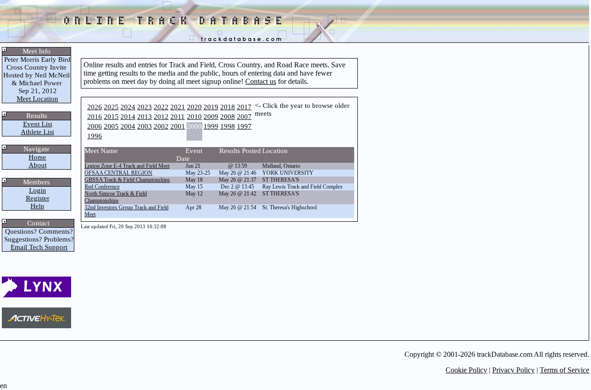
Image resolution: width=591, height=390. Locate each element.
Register (37, 198)
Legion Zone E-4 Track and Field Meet (126, 166)
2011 (177, 116)
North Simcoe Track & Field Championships (115, 197)
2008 (227, 116)
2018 (227, 107)
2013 (144, 116)
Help (37, 206)
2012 (161, 116)
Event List (37, 124)
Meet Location (37, 98)
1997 (244, 126)
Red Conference (102, 186)
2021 (177, 107)
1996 (94, 136)
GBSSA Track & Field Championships (127, 180)
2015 (111, 116)
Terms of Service (564, 370)
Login (37, 190)
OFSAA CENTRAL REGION (118, 173)
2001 (177, 126)
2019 (211, 107)
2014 (128, 116)
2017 (244, 107)
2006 (94, 126)
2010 (194, 116)
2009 (211, 116)
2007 (244, 116)
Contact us (260, 81)
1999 (211, 126)
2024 (128, 107)
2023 (144, 107)
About (38, 165)
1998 (227, 126)
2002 (161, 126)
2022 (161, 107)
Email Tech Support (39, 247)
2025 (111, 107)
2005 (111, 126)
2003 (144, 126)
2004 (128, 126)
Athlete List (37, 132)
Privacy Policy (513, 370)
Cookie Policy (466, 370)
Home (37, 157)
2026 (94, 107)
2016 (94, 116)
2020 (194, 107)
